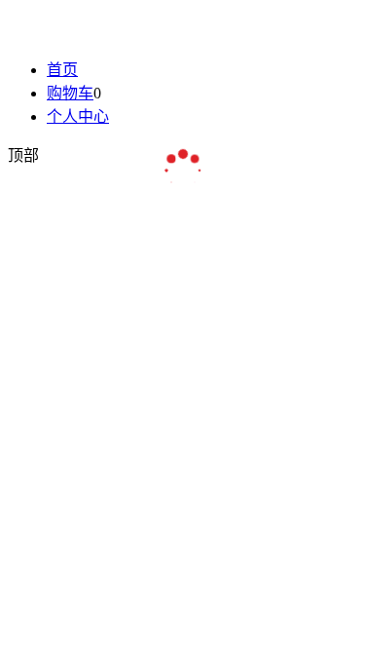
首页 (62, 69)
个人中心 (78, 116)
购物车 (70, 93)
